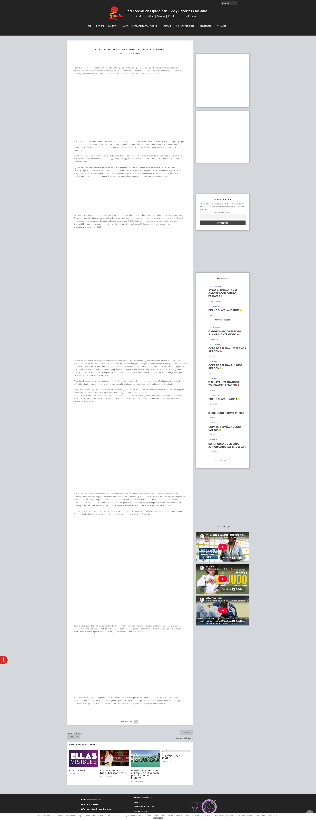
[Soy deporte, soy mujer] (176, 751)
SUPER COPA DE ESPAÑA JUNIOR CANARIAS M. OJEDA (226, 445)
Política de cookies (141, 811)
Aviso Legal (138, 802)
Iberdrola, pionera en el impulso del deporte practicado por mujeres (145, 774)
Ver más (222, 461)
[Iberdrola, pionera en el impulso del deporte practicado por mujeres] (145, 758)
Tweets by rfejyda (223, 526)
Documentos (205, 26)
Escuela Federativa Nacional (144, 26)
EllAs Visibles (77, 770)
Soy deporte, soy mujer (172, 756)
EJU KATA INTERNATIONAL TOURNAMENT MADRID (224, 384)
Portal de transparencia (91, 800)
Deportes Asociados (185, 26)
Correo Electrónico (222, 212)
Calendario (113, 26)
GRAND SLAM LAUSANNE (223, 310)
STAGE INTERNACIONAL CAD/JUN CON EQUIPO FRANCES (222, 293)
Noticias (100, 26)
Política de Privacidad (143, 797)
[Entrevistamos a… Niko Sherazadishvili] (114, 758)
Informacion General (90, 804)
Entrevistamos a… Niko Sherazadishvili (113, 772)
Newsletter (135, 54)
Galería (124, 26)
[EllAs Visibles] (83, 758)
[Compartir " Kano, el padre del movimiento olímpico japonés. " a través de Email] (136, 721)
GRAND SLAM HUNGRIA (222, 399)
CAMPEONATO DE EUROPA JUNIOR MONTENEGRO (224, 333)
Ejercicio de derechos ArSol (145, 807)
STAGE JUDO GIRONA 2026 (225, 413)
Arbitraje (167, 26)
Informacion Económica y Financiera (96, 809)
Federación (222, 26)
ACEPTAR (158, 818)
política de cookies (232, 816)
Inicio (90, 26)
